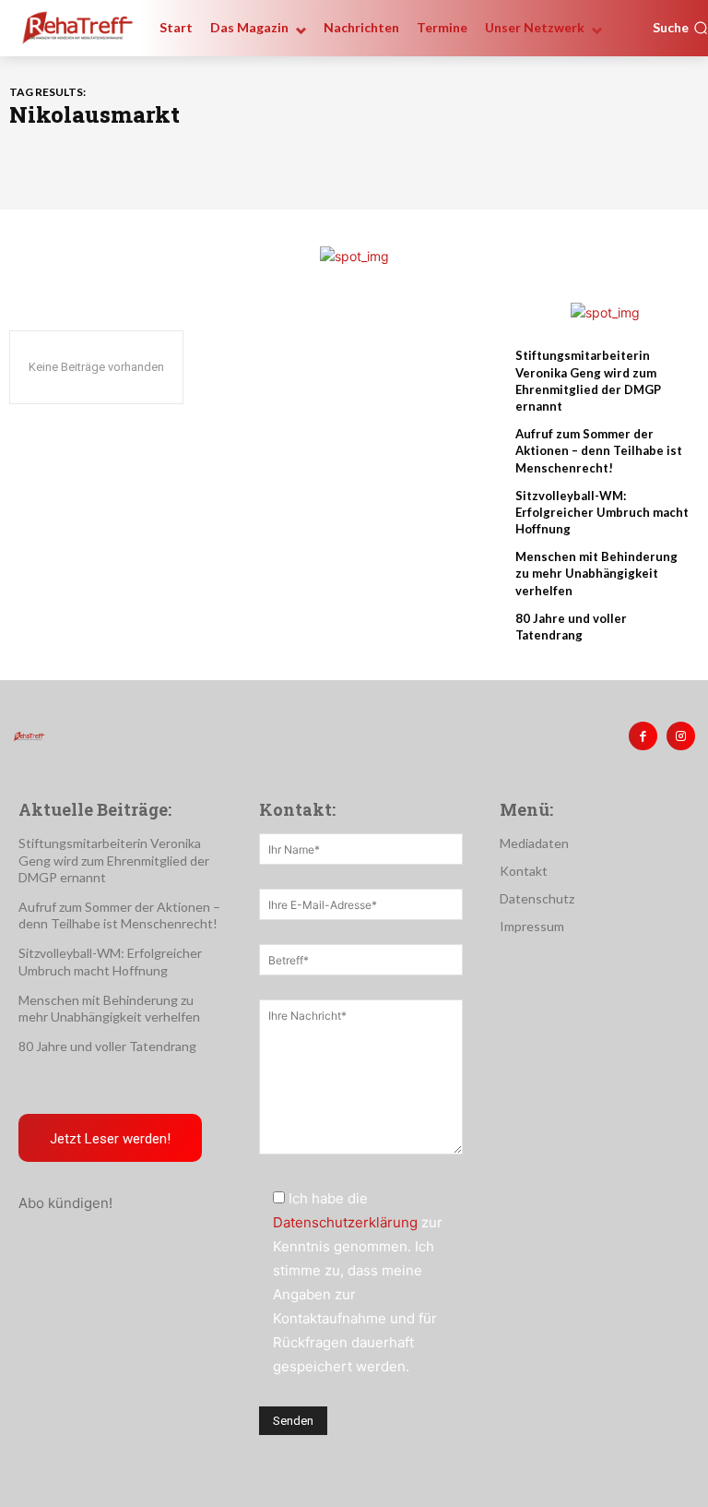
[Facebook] (643, 736)
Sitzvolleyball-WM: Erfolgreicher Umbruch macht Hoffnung (602, 512)
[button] (680, 27)
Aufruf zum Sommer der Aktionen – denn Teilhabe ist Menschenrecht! (598, 450)
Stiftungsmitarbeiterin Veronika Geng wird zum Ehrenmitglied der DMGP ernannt (113, 859)
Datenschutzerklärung (345, 1222)
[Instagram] (681, 736)
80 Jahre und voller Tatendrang (107, 1046)
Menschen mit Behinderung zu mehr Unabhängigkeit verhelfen (596, 573)
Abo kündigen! (65, 1203)
